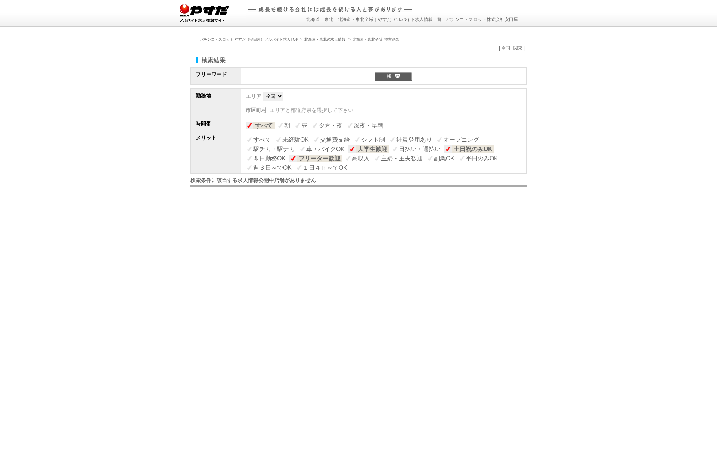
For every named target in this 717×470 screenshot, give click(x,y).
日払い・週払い (420, 149)
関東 (517, 48)
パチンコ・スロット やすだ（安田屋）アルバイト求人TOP (249, 39)
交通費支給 (335, 140)
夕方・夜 (330, 125)
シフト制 (373, 140)
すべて (264, 125)
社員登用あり (414, 140)
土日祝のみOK (473, 149)
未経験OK (295, 140)
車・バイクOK (325, 149)
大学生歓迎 (373, 149)
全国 (505, 48)
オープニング (461, 140)
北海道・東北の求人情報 (325, 39)
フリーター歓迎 (320, 158)
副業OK (444, 158)
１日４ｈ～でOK (325, 167)
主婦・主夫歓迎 (402, 158)
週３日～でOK (272, 167)
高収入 (361, 158)
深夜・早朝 (369, 125)
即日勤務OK (269, 158)
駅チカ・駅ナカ (274, 149)
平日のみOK (482, 158)
